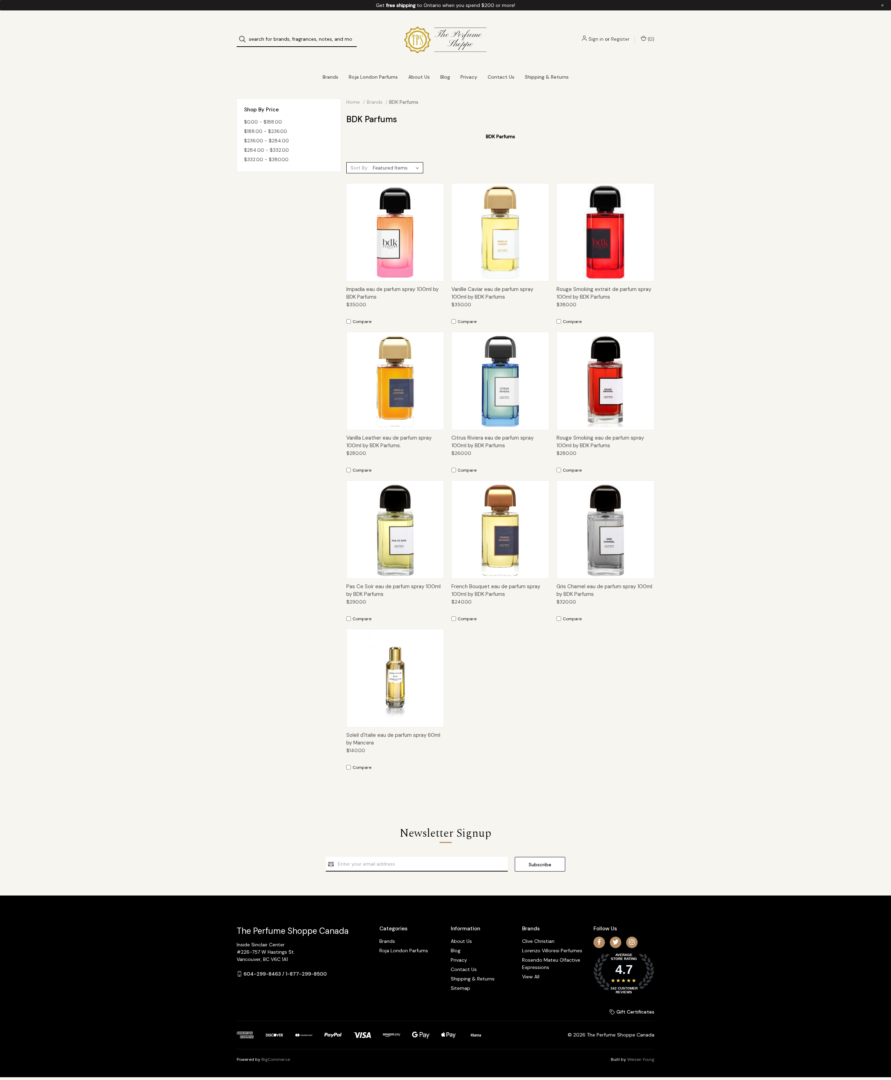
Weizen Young (640, 1059)
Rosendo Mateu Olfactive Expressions (551, 963)
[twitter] (615, 942)
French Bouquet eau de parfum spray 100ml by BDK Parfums (495, 590)
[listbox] (397, 168)
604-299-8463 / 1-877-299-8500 (285, 974)
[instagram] (632, 942)
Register (620, 39)
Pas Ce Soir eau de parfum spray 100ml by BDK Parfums (393, 590)
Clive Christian (538, 941)
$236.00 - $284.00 (266, 140)
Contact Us (501, 77)
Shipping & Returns (547, 77)
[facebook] (599, 942)
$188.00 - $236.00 (265, 131)
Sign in (596, 39)
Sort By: (359, 168)
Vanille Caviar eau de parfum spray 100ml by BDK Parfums (492, 293)
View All (530, 976)
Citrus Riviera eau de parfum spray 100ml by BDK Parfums (492, 441)
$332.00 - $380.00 (266, 159)
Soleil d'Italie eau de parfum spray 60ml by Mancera (393, 739)
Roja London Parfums (373, 77)
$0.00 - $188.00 (263, 122)
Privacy (468, 77)
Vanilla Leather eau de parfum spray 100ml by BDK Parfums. (389, 441)
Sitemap (460, 988)
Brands (330, 77)
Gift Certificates (634, 1012)
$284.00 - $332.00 (266, 150)
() (650, 39)
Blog (445, 77)
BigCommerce (275, 1059)
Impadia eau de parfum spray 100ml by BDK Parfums (392, 293)
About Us (419, 77)
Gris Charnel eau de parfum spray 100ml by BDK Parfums (604, 590)
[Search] (244, 39)
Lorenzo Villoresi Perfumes (552, 950)
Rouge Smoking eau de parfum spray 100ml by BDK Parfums (600, 441)
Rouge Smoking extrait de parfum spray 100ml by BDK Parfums (604, 293)
